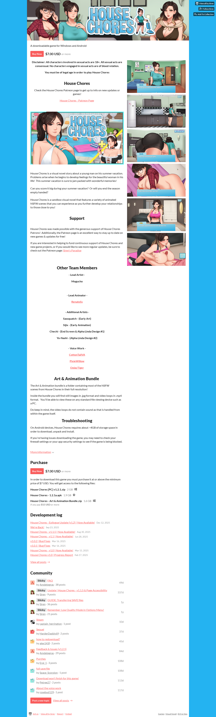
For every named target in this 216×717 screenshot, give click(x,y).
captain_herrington (51, 623)
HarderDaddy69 (49, 633)
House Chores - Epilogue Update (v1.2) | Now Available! (62, 522)
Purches (41, 658)
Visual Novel (171, 714)
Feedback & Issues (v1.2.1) (51, 649)
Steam (40, 619)
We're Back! (37, 527)
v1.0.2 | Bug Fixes (40, 541)
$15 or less (182, 714)
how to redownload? (48, 639)
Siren (43, 594)
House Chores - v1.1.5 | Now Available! (52, 531)
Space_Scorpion (49, 672)
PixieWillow (77, 361)
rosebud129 (47, 692)
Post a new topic (40, 700)
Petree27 (45, 682)
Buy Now (37, 53)
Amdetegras (47, 584)
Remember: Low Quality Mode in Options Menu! (75, 609)
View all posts (38, 562)
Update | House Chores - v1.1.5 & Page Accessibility (77, 590)
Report (60, 714)
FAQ (50, 580)
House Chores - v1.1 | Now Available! (51, 536)
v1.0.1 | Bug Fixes (40, 545)
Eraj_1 (43, 662)
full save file (43, 668)
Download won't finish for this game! (57, 678)
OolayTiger (77, 367)
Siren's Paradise (72, 250)
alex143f (45, 643)
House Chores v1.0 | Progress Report (51, 554)
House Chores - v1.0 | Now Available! (51, 550)
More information (40, 452)
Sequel (40, 629)
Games (161, 714)
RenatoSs (77, 301)
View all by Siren (48, 714)
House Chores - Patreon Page (77, 100)
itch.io (35, 714)
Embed (68, 714)
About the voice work (48, 688)
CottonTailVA (77, 354)
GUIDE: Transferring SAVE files (65, 600)
